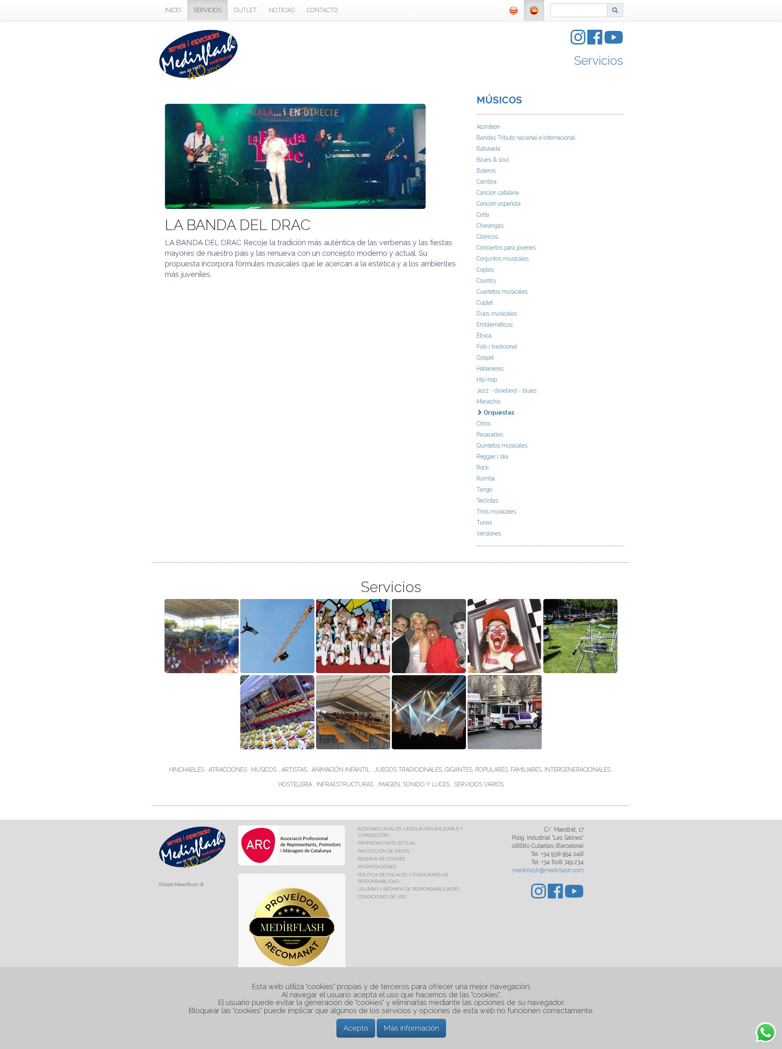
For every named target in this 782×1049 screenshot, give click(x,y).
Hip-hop (487, 379)
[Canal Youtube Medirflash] (613, 41)
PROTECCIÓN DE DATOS (383, 851)
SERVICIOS (207, 10)
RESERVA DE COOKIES (381, 859)
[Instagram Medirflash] (579, 41)
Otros (483, 423)
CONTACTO (322, 10)
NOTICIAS (281, 10)
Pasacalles (490, 434)
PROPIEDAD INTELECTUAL (387, 843)
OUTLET (245, 10)
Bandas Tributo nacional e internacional (526, 137)
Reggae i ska (492, 456)
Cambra (486, 181)
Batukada (488, 148)
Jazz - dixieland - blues (506, 390)
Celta (483, 214)
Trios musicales (496, 511)
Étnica (484, 335)
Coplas (485, 269)
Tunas (484, 522)
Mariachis (489, 401)
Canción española (499, 203)
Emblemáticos (494, 324)
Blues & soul (493, 159)
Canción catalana (498, 192)
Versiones (489, 533)
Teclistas (487, 500)
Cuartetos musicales (502, 291)
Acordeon (488, 126)
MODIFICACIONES (377, 866)
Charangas (490, 225)
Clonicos (487, 236)
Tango (484, 489)
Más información (411, 1028)
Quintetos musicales (502, 445)
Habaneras (490, 368)
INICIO (173, 10)
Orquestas (498, 412)
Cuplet (485, 302)
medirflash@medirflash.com (548, 870)
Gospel (485, 357)
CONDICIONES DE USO (382, 897)
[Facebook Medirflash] (595, 41)
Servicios (598, 60)
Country (486, 280)
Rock (483, 467)
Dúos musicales (497, 313)
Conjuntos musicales (503, 258)
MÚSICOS (499, 100)
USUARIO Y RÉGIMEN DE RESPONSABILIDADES (408, 889)
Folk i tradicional (497, 346)
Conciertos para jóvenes (506, 247)
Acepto (355, 1028)
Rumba (486, 478)
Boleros (486, 170)
